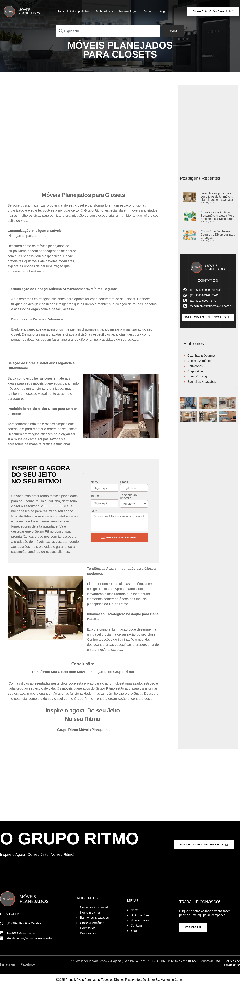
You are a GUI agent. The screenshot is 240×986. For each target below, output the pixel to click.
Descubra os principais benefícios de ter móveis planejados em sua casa (217, 196)
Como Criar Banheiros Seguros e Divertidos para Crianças (218, 234)
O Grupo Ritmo (80, 11)
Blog (162, 11)
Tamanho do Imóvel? (128, 497)
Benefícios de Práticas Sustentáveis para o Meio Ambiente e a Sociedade (217, 215)
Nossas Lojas (128, 11)
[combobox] (108, 31)
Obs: (94, 511)
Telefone (96, 495)
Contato (148, 11)
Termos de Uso (210, 961)
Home (61, 11)
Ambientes (103, 11)
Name (95, 482)
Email (124, 482)
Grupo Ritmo (53, 506)
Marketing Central (172, 979)
